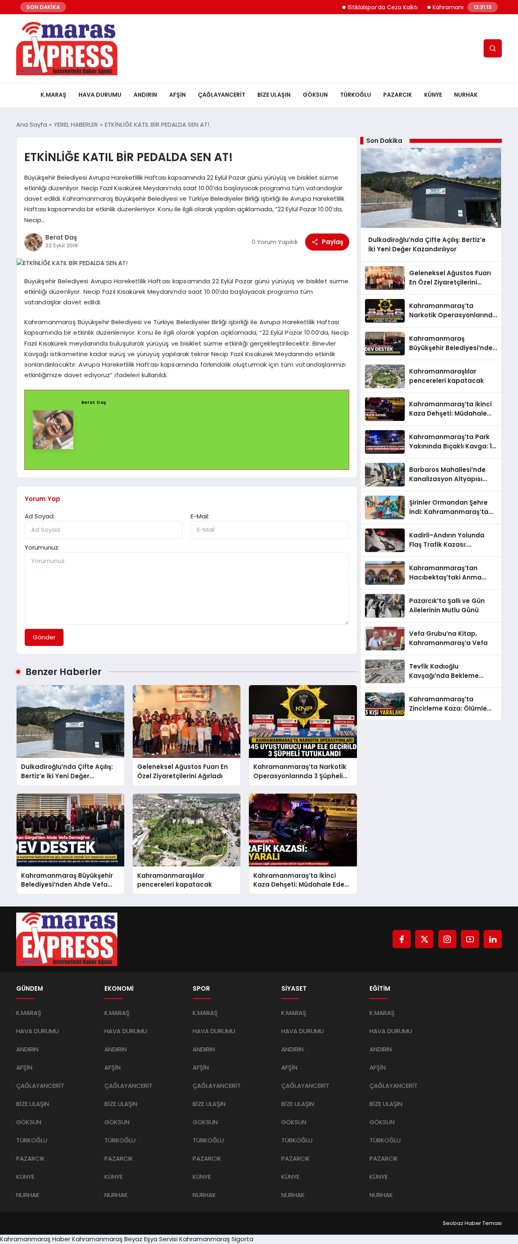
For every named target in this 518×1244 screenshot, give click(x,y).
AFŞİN (177, 95)
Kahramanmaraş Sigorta (216, 1239)
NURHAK (466, 95)
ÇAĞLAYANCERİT (221, 95)
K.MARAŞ (53, 95)
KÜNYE (433, 95)
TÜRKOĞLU (355, 95)
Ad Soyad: (40, 516)
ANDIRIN (145, 95)
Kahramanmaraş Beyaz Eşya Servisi (125, 1239)
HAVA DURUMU (100, 95)
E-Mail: (200, 516)
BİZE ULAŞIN (274, 95)
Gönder (44, 637)
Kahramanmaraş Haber (35, 1239)
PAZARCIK (397, 95)
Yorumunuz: (42, 547)
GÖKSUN (315, 95)
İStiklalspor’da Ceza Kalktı (361, 7)
